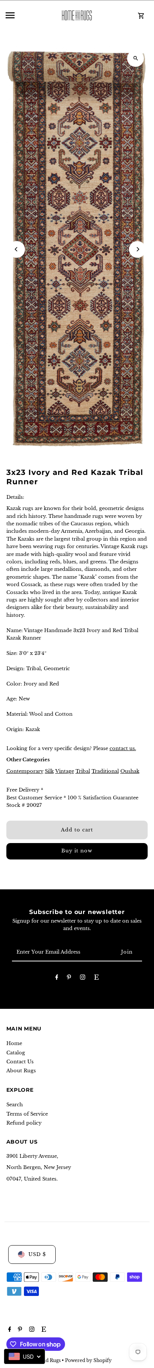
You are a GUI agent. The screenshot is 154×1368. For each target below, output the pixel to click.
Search (14, 1104)
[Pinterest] (69, 978)
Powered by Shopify (88, 1360)
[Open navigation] (27, 15)
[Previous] (16, 249)
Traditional (105, 771)
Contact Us (20, 1061)
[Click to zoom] (135, 58)
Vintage (64, 771)
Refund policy (23, 1123)
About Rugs (21, 1070)
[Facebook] (56, 978)
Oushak (129, 771)
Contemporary (24, 771)
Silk (49, 771)
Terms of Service (27, 1114)
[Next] (137, 249)
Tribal (83, 771)
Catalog (15, 1052)
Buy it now (76, 851)
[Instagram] (82, 978)
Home (14, 1043)
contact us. (123, 748)
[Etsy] (96, 978)
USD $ (37, 1254)
